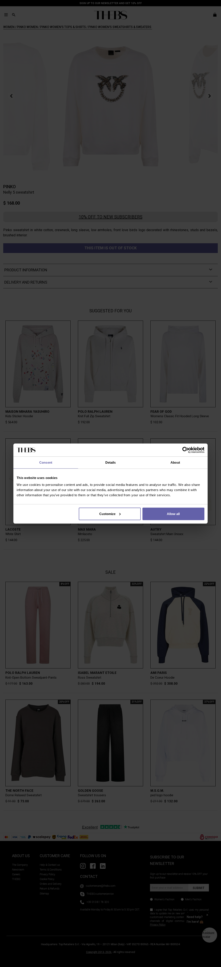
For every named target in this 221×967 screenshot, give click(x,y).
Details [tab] (110, 462)
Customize (107, 513)
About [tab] (175, 462)
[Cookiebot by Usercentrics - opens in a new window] (185, 450)
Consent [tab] (45, 462)
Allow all (173, 513)
